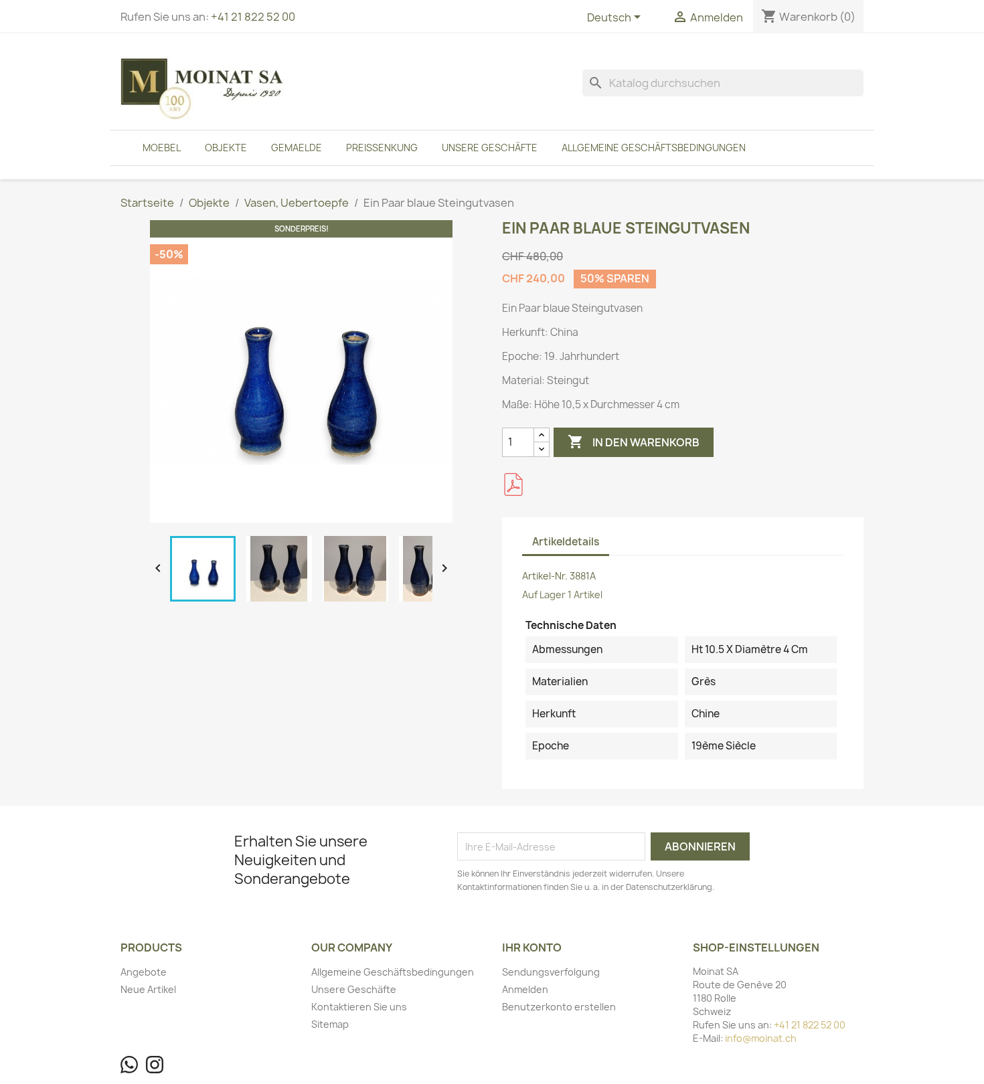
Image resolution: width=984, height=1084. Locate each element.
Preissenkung (382, 147)
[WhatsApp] (129, 1064)
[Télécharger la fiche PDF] (513, 484)
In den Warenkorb (634, 442)
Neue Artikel (148, 989)
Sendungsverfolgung (551, 972)
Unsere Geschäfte (490, 147)
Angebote (143, 972)
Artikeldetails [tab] (565, 542)
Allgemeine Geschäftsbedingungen (654, 147)
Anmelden (525, 989)
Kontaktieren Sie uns (359, 1006)
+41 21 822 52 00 (253, 16)
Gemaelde (296, 147)
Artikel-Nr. (545, 575)
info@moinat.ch (761, 1038)
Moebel (162, 147)
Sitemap (330, 1024)
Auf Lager (544, 594)
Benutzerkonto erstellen (559, 1006)
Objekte (226, 147)
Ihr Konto (532, 947)
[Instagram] (154, 1064)
